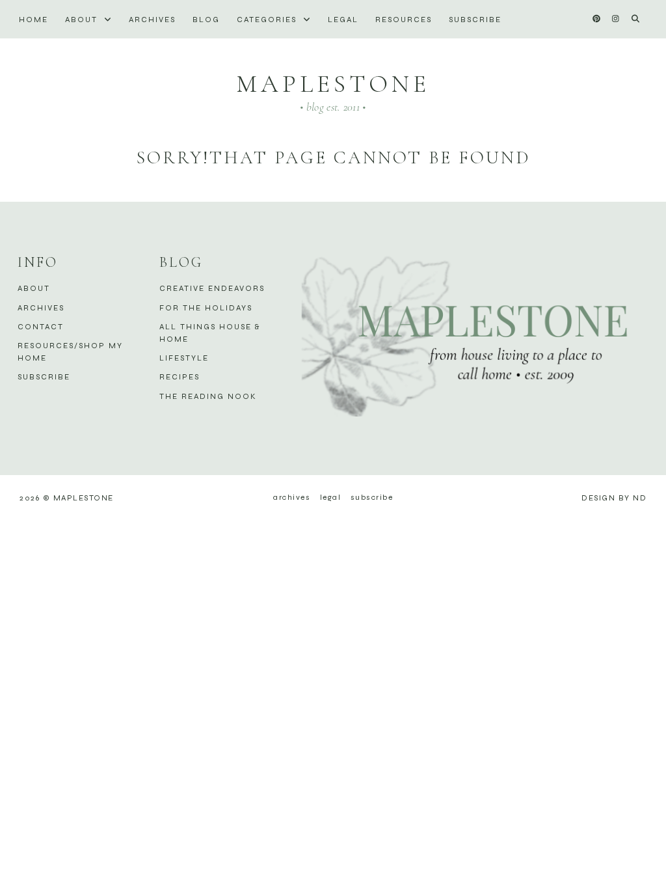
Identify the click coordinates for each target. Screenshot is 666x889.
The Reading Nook (208, 396)
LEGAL (343, 19)
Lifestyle (184, 357)
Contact (41, 326)
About (83, 19)
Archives (152, 19)
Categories (268, 19)
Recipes (179, 376)
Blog (206, 19)
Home (33, 19)
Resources (403, 19)
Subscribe (475, 19)
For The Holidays (205, 307)
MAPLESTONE (333, 84)
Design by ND (613, 497)
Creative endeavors (212, 288)
